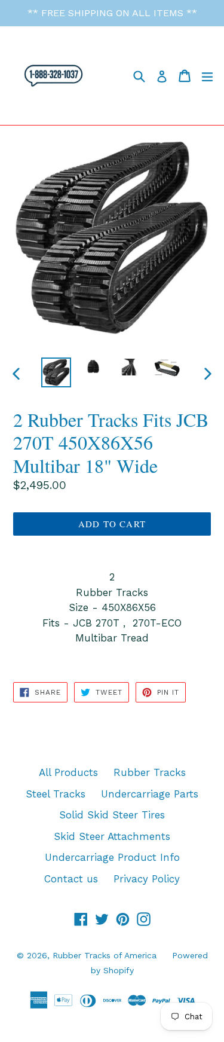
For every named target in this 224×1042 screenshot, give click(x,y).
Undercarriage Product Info (112, 857)
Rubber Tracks (149, 772)
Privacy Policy (146, 879)
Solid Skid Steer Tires (112, 815)
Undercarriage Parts (149, 794)
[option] (56, 372)
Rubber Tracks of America (105, 955)
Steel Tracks (55, 794)
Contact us (71, 879)
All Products (68, 772)
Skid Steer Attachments (112, 836)
